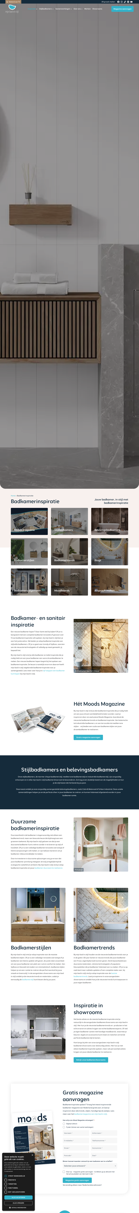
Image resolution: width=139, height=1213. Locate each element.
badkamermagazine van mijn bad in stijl (90, 1114)
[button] (91, 1060)
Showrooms (97, 9)
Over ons (77, 9)
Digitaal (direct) (71, 1124)
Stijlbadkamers (45, 9)
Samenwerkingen (62, 9)
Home (13, 496)
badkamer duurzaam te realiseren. (49, 868)
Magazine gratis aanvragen (77, 1180)
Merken (87, 9)
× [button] (32, 1155)
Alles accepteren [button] (18, 1197)
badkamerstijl (28, 979)
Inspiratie (32, 9)
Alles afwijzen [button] (18, 1203)
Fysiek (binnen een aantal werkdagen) (79, 1127)
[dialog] (18, 1182)
